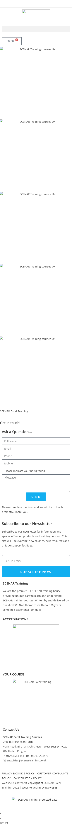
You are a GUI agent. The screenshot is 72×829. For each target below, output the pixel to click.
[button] (36, 29)
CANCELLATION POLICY (27, 778)
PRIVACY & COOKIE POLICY (18, 773)
